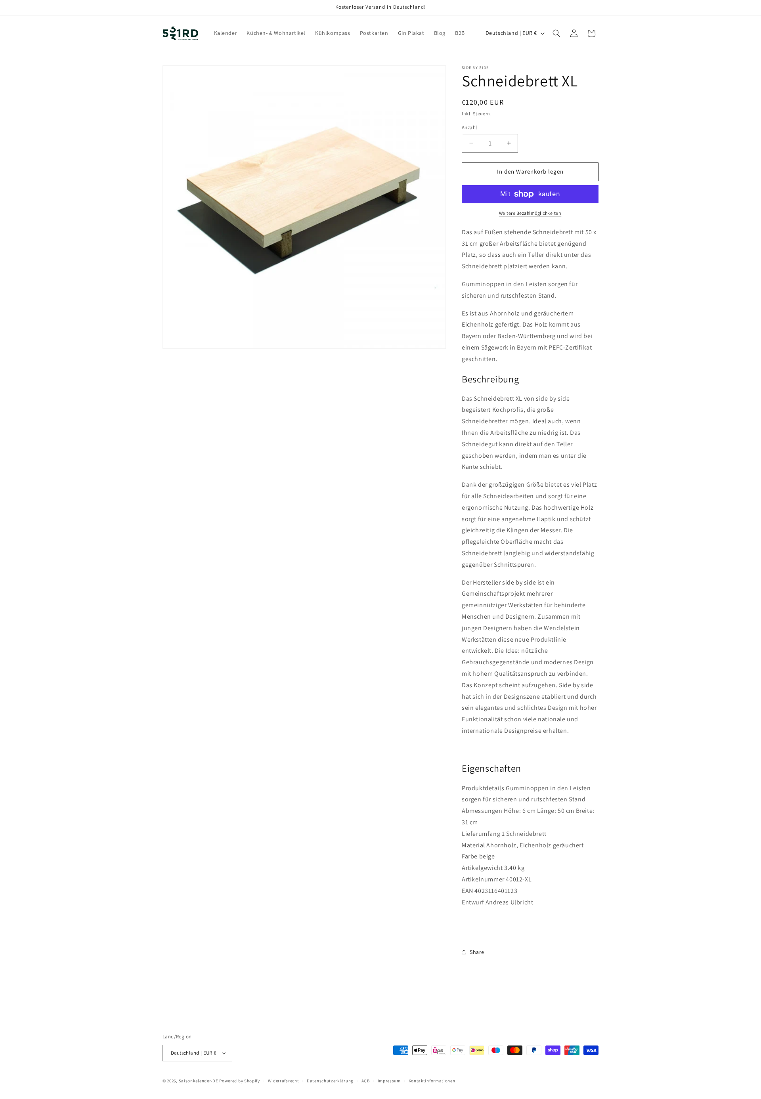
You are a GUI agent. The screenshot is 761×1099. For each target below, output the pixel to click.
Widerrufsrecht (283, 1081)
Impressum (389, 1081)
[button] (556, 33)
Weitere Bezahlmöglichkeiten (530, 213)
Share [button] (477, 952)
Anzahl (469, 127)
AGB (365, 1081)
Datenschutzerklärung (330, 1081)
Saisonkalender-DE (198, 1081)
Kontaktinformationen (432, 1081)
